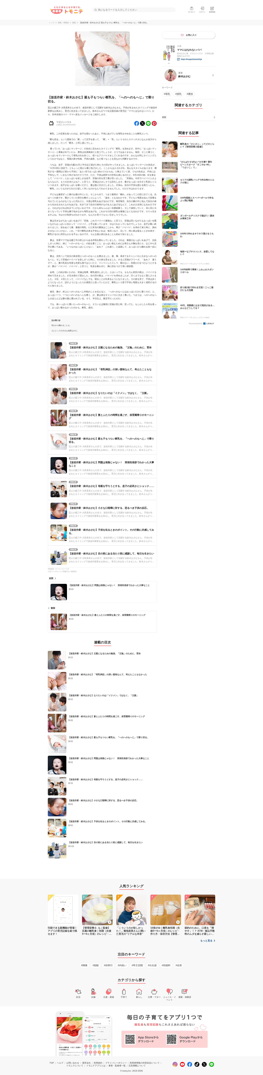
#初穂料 (166, 965)
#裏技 (190, 94)
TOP (51, 1063)
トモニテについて (74, 1065)
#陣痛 (84, 965)
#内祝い (122, 965)
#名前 (179, 965)
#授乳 (178, 94)
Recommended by (196, 323)
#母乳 (167, 94)
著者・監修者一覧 (117, 1065)
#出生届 (152, 965)
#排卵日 (108, 965)
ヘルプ (60, 1063)
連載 (74, 23)
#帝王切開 (137, 965)
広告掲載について (137, 1065)
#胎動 (96, 965)
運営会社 (86, 1063)
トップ (51, 23)
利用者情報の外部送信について (145, 1063)
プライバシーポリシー (116, 1063)
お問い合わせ (72, 1063)
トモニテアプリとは (95, 1065)
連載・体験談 (63, 23)
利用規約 (98, 1063)
